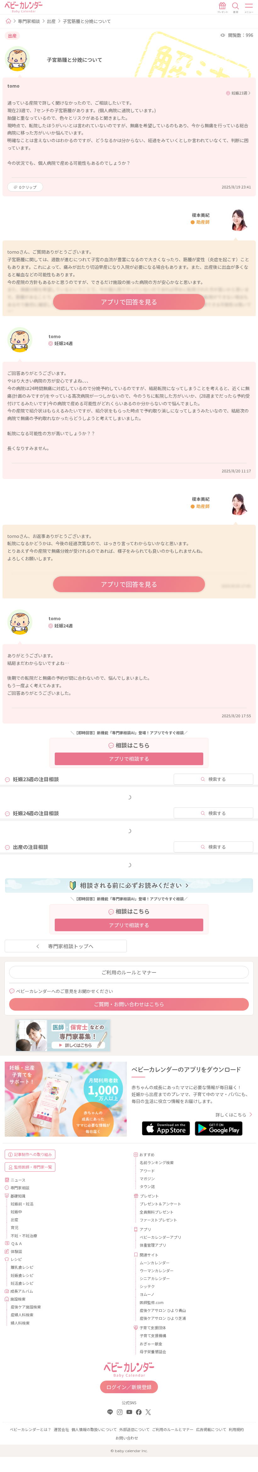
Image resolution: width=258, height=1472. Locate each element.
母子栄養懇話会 (153, 1351)
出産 (51, 21)
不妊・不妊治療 (24, 1235)
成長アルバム (21, 1291)
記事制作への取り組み (33, 1154)
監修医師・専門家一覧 (33, 1166)
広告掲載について (211, 1429)
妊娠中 (16, 1211)
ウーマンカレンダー (157, 1270)
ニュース (18, 1179)
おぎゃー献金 (151, 1343)
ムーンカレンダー (155, 1262)
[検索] (235, 7)
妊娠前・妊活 (22, 1203)
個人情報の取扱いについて (94, 1429)
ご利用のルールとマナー (129, 972)
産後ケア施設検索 (26, 1306)
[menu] (249, 7)
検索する (217, 779)
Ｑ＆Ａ (16, 1243)
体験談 (16, 1251)
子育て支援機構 (153, 1335)
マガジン (147, 1178)
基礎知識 (17, 1195)
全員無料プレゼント (157, 1212)
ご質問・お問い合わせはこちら (129, 1004)
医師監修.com (152, 1302)
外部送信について (134, 1429)
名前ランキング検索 (157, 1162)
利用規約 (236, 1429)
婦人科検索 (20, 1322)
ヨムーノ (147, 1294)
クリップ (27, 187)
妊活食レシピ (22, 1283)
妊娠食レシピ (22, 1275)
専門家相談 (29, 21)
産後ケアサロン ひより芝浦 (163, 1318)
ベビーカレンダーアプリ (160, 1237)
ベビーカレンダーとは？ (30, 1429)
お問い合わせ (126, 1437)
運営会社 (61, 1429)
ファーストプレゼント (158, 1219)
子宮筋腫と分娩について (87, 21)
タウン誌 (147, 1186)
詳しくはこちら (231, 1114)
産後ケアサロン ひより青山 (163, 1310)
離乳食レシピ (22, 1267)
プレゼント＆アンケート (160, 1203)
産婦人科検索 (22, 1314)
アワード (147, 1170)
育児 (14, 1227)
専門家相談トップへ (70, 946)
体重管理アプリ (153, 1245)
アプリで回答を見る (129, 301)
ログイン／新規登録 (129, 1387)
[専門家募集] (63, 1035)
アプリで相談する (129, 758)
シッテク (147, 1286)
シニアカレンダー (155, 1278)
